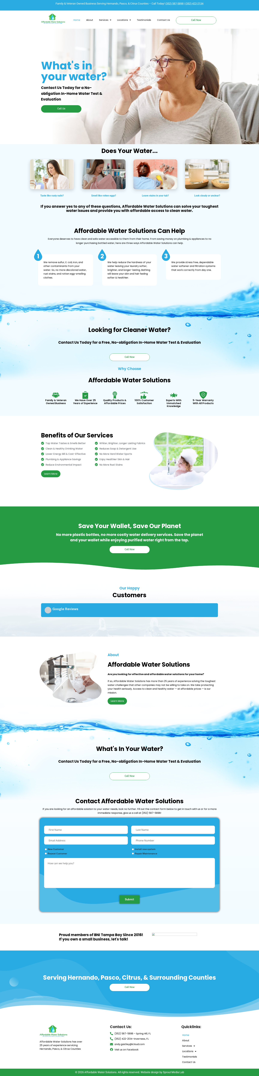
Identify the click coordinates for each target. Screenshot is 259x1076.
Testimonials (144, 19)
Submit (129, 900)
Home (76, 19)
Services (103, 19)
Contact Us (163, 19)
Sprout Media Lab (173, 1073)
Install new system (145, 850)
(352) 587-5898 (174, 3)
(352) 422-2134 (194, 3)
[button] (41, 621)
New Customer (56, 850)
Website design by (151, 1073)
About (89, 19)
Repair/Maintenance (146, 855)
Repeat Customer (57, 855)
